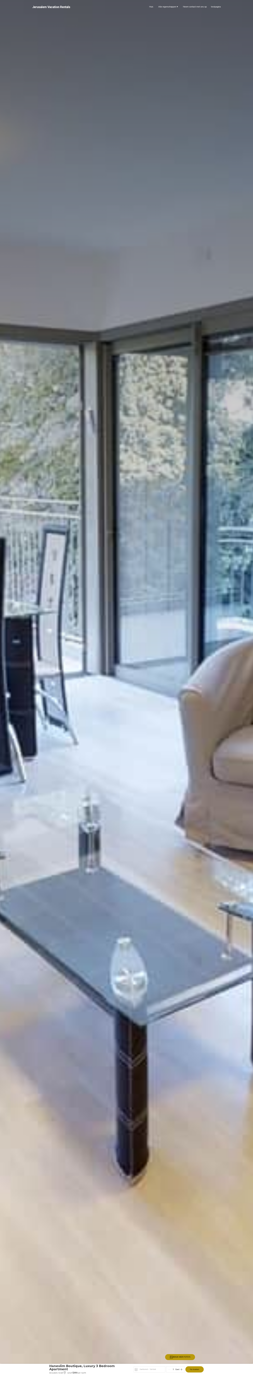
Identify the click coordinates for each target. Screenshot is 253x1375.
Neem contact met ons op (195, 6)
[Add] (181, 1369)
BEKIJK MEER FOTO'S (181, 1357)
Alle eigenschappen (168, 6)
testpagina (216, 6)
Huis (151, 6)
